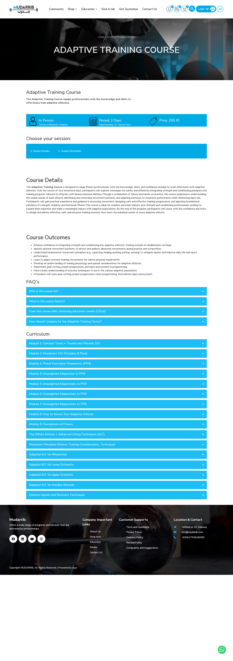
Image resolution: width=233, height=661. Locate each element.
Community (56, 9)
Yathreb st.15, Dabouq (194, 527)
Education (87, 9)
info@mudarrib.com (192, 532)
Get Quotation (128, 9)
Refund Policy (134, 542)
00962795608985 (193, 537)
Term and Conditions (137, 527)
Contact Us (149, 9)
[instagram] (41, 539)
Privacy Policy (134, 532)
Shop (71, 9)
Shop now (95, 537)
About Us (95, 531)
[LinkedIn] (23, 539)
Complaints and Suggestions (142, 548)
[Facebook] (13, 539)
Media (93, 547)
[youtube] (32, 539)
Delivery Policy (134, 537)
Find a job (108, 9)
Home (101, 37)
